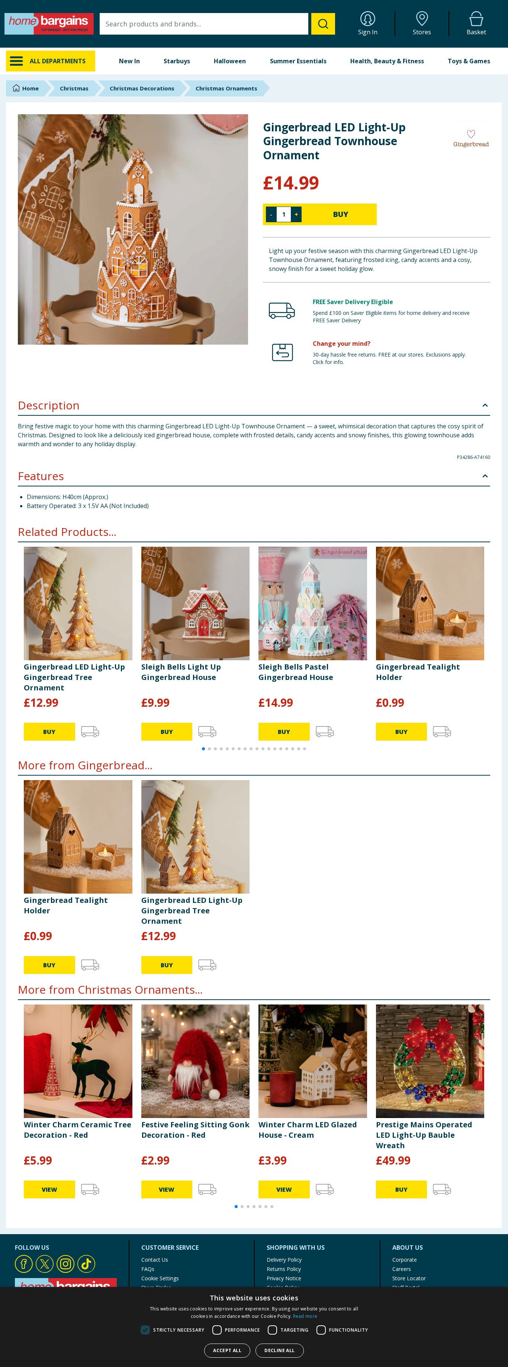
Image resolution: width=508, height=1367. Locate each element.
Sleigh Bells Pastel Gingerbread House (295, 672)
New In (129, 61)
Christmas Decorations (142, 88)
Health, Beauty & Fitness (387, 61)
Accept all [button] (227, 1350)
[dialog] (254, 1327)
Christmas (74, 88)
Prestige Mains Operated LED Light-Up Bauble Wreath (424, 1135)
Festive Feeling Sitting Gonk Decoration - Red (195, 1130)
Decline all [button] (279, 1350)
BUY (340, 214)
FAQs (147, 1268)
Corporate (404, 1259)
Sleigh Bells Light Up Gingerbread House (181, 672)
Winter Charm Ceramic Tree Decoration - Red (77, 1130)
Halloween (230, 61)
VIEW (49, 1189)
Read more (305, 1316)
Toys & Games (469, 61)
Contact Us (154, 1259)
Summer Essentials (298, 61)
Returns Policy (284, 1268)
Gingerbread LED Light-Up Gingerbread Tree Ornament (74, 677)
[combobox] (217, 24)
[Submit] (323, 24)
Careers (401, 1268)
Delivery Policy (284, 1259)
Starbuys (177, 61)
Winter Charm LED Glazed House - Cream (307, 1130)
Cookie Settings (160, 1278)
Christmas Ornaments (226, 88)
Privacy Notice (284, 1278)
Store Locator (409, 1278)
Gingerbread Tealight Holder (418, 672)
